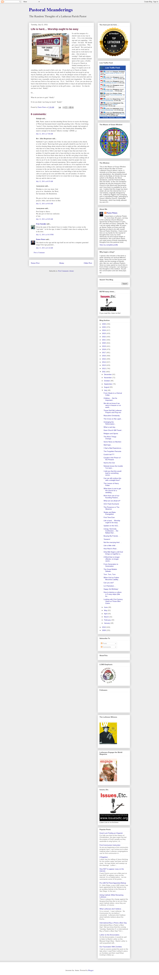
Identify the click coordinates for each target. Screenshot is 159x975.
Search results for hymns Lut (113, 73)
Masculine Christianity (112, 415)
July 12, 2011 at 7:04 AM (44, 134)
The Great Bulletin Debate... (110, 570)
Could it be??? (109, 454)
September (108, 384)
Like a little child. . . (111, 545)
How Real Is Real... (111, 549)
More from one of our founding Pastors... (111, 497)
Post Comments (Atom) (66, 271)
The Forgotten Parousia (112, 451)
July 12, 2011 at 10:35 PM (44, 234)
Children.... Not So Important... (110, 399)
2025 (104, 327)
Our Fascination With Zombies (111, 947)
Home (61, 263)
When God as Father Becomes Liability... (111, 578)
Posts (104, 643)
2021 (104, 340)
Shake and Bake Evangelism (110, 513)
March (106, 617)
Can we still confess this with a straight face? (112, 479)
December (108, 374)
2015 (104, 359)
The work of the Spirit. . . (108, 90)
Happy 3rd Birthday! (111, 589)
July (105, 390)
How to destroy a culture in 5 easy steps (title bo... (113, 594)
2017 (104, 352)
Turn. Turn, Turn (110, 574)
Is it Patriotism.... (110, 586)
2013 (104, 365)
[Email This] (64, 107)
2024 (104, 330)
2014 (104, 362)
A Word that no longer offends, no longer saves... (112, 559)
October (107, 381)
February (107, 620)
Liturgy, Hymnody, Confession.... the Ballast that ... (111, 531)
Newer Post (35, 263)
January (107, 623)
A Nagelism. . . (105, 857)
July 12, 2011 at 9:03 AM (44, 203)
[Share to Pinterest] (72, 107)
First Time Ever (109, 517)
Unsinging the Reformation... (110, 423)
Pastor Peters (40, 239)
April (106, 614)
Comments (106, 647)
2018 (104, 349)
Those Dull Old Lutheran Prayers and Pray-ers (113, 411)
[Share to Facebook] (70, 107)
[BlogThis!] (66, 107)
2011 (104, 372)
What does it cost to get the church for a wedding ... (112, 490)
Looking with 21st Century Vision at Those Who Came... (113, 601)
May (106, 610)
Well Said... (108, 445)
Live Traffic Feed (112, 68)
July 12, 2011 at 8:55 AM (44, 181)
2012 (104, 368)
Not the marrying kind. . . (113, 542)
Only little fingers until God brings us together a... (113, 553)
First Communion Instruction (110, 845)
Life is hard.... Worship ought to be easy (112, 521)
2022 (104, 337)
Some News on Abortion (112, 442)
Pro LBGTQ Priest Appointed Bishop (113, 883)
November (108, 377)
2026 (104, 324)
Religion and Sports (111, 433)
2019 (104, 346)
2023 (104, 333)
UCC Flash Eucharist (111, 504)
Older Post (88, 263)
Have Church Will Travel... (113, 430)
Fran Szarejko (41, 224)
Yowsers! (107, 539)
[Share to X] (68, 107)
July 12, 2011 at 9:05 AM (44, 219)
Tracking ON (119, 117)
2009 (104, 630)
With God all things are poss (109, 82)
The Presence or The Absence (111, 508)
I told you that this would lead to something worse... (112, 473)
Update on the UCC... (111, 526)
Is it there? (104, 86)
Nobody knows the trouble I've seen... (113, 467)
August (107, 387)
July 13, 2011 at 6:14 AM (44, 248)
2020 (104, 343)
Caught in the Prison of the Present (112, 459)
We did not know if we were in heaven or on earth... (112, 405)
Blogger (90, 970)
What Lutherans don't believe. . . (111, 909)
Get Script (105, 117)
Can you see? (109, 583)
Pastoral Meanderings (51, 9)
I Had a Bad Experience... (113, 448)
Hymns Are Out (109, 463)
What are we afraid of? (112, 501)
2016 (104, 356)
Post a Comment (39, 252)
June (106, 607)
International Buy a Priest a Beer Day (113, 923)
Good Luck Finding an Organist (111, 833)
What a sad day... (110, 427)
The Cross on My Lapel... (113, 419)
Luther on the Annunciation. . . (111, 935)
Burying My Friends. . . (112, 536)
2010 (104, 627)
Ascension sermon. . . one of (109, 78)
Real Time (112, 117)
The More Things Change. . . (110, 438)
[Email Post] (59, 107)
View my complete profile (109, 245)
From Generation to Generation (111, 565)
